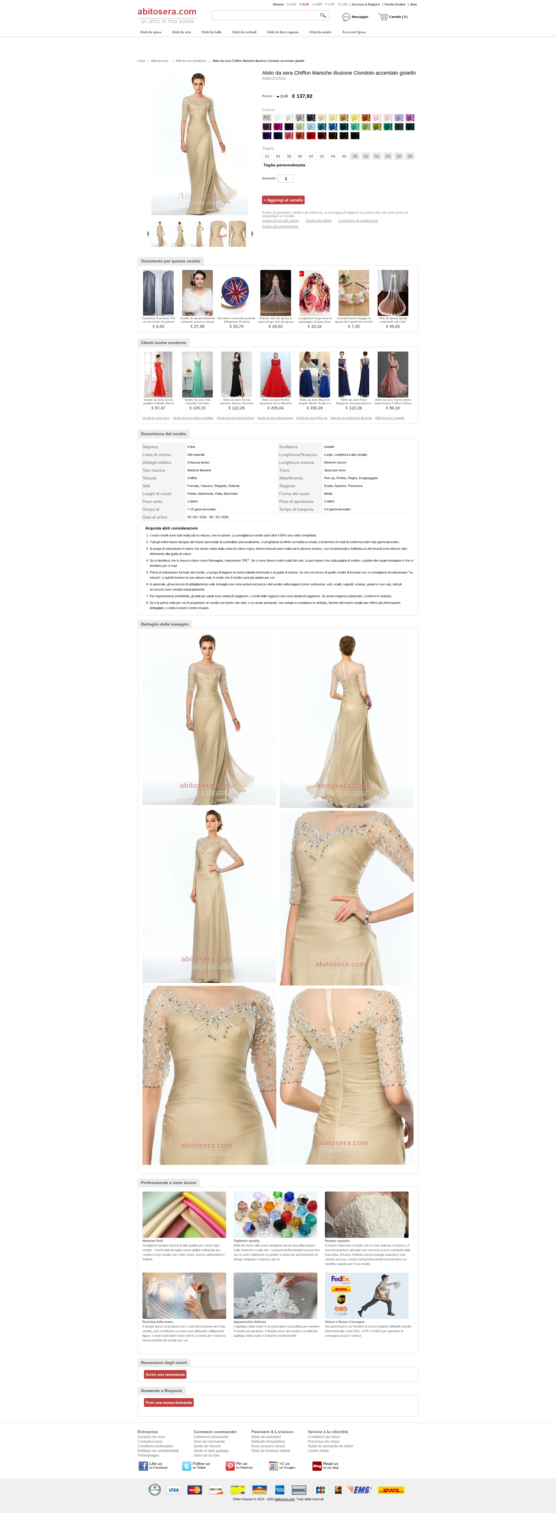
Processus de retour (323, 1442)
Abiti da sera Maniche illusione (351, 418)
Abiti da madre (320, 32)
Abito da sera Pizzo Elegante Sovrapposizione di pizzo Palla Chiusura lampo (354, 405)
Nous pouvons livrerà (268, 1446)
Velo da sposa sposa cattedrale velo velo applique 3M (393, 322)
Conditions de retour (324, 1437)
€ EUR (304, 4)
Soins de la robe (207, 1455)
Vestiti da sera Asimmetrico (235, 418)
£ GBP (317, 4)
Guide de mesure (207, 1446)
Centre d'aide (318, 1451)
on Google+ (287, 1465)
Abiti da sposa (150, 32)
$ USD (291, 4)
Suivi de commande (209, 1442)
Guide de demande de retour (330, 1446)
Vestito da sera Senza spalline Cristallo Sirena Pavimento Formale (158, 403)
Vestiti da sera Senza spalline (193, 418)
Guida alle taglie (319, 221)
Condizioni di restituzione (358, 221)
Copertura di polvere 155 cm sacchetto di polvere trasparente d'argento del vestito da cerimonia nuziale (158, 323)
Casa (141, 60)
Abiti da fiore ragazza (283, 32)
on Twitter (201, 1465)
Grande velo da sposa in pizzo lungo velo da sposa (275, 320)
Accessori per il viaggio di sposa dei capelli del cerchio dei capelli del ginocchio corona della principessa (354, 323)
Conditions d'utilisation (155, 1446)
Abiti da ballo (211, 32)
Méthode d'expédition (268, 1442)
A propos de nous (151, 1437)
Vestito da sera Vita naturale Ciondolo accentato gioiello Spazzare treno (197, 405)
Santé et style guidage (211, 1451)
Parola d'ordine (395, 4)
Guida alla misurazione (280, 227)
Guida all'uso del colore (280, 221)
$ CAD (343, 4)
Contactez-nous (150, 1442)
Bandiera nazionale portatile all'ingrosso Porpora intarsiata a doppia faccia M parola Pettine (236, 323)
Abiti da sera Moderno (190, 60)
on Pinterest (244, 1465)
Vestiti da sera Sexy (156, 418)
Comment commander (211, 1437)
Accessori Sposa (354, 32)
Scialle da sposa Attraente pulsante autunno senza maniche (197, 322)
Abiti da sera (181, 32)
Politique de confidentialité (158, 1451)
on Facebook (158, 1465)
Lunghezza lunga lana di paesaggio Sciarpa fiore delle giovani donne (315, 322)
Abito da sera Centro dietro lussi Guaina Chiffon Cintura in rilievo (393, 403)
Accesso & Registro (366, 4)
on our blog (331, 1465)
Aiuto (413, 4)
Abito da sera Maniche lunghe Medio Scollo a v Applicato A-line (315, 403)
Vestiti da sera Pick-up (311, 418)
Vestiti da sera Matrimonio (275, 418)
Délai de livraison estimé (270, 1451)
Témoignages (148, 1455)
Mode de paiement (266, 1437)
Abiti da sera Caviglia (389, 418)
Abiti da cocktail (244, 32)
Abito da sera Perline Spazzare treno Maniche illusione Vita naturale (275, 403)
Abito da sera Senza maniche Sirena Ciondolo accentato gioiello (236, 403)
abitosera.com (285, 1499)
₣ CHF (330, 4)
